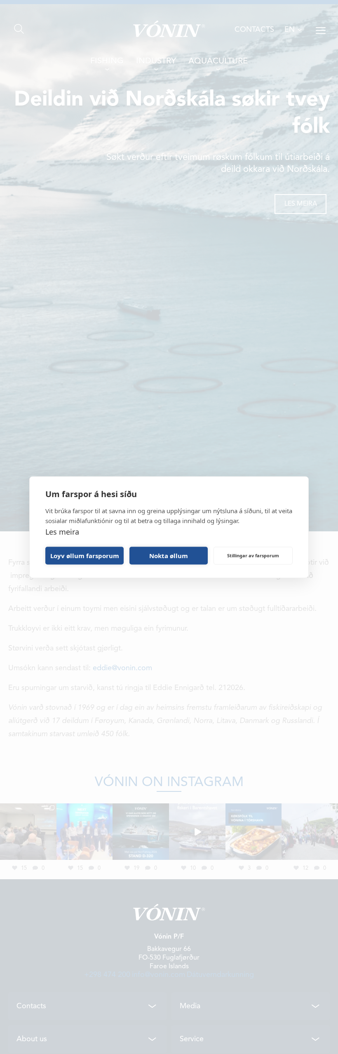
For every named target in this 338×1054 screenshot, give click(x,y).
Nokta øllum (168, 556)
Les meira (62, 531)
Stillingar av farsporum (253, 555)
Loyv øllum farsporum (84, 556)
